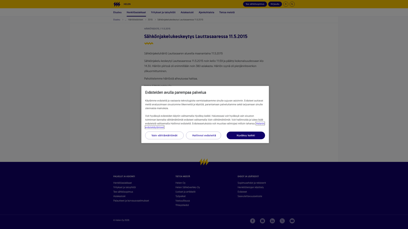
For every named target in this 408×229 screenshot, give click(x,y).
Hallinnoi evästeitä (204, 135)
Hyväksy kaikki (246, 135)
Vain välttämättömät (165, 135)
